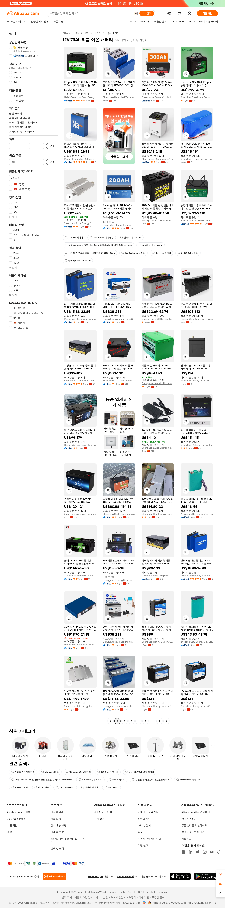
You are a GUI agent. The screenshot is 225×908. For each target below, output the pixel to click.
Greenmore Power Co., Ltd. (156, 97)
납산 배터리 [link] (113, 33)
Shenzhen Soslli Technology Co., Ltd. (119, 514)
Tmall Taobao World (95, 892)
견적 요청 (99, 818)
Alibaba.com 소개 (17, 804)
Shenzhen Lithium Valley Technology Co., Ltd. (197, 158)
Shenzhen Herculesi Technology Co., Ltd (119, 97)
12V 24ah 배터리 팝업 (103, 237)
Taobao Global (127, 892)
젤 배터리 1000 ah (132, 237)
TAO (140, 892)
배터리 (97, 33)
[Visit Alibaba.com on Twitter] (197, 852)
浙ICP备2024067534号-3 (202, 902)
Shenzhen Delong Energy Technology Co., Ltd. (197, 445)
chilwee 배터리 (52, 772)
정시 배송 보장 (58, 825)
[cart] (179, 13)
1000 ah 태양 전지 (109, 772)
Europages (163, 892)
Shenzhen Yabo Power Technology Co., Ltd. (197, 220)
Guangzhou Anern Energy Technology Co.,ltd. (119, 225)
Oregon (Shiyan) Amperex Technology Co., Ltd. (158, 575)
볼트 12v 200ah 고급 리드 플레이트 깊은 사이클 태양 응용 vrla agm (100, 245)
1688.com (76, 892)
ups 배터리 (113, 787)
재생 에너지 (82, 33)
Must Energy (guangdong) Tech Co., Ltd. (158, 158)
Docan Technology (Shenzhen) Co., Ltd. (80, 158)
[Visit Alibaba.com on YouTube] (212, 852)
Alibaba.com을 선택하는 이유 (23, 812)
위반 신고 (143, 845)
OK (52, 146)
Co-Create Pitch (16, 818)
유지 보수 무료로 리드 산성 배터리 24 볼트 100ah (91, 253)
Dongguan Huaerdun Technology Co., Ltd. (80, 319)
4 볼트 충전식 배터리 (25, 772)
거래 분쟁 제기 (146, 825)
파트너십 (186, 838)
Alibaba (66, 33)
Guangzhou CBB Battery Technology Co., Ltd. (158, 319)
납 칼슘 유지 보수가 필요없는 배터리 (152, 779)
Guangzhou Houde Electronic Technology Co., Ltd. (158, 383)
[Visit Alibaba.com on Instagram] (204, 852)
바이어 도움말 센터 (148, 812)
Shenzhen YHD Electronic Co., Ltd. (119, 380)
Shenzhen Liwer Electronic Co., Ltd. (158, 447)
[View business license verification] (144, 902)
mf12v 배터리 (118, 779)
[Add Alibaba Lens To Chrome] (54, 876)
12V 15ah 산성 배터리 (92, 779)
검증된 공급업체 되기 (193, 832)
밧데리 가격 (43, 787)
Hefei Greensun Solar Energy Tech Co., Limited (80, 97)
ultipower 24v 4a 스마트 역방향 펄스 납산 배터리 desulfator (43, 779)
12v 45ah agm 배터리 (135, 253)
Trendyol (150, 892)
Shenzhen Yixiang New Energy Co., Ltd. (80, 380)
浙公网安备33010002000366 (169, 902)
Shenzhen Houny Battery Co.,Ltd (197, 380)
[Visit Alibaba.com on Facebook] (183, 852)
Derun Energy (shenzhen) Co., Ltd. (119, 319)
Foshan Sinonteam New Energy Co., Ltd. (197, 319)
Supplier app (95, 876)
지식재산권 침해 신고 (149, 838)
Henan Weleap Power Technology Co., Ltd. (80, 445)
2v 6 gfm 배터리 (163, 253)
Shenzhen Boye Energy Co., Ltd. (80, 223)
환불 (140, 832)
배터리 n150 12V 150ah (79, 260)
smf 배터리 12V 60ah (152, 245)
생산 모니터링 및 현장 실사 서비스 (68, 840)
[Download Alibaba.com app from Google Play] (206, 876)
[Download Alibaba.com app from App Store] (180, 876)
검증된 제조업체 (103, 812)
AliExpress (62, 892)
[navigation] (33, 377)
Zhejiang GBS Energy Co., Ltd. (197, 514)
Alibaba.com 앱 (125, 876)
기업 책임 (12, 825)
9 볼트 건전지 (21, 787)
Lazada (112, 892)
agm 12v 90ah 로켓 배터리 (141, 772)
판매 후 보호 (57, 832)
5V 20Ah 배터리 (67, 787)
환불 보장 (56, 818)
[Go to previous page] (110, 721)
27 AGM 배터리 (75, 237)
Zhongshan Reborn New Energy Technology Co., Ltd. (158, 220)
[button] (136, 13)
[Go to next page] (166, 721)
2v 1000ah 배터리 (189, 253)
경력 (9, 832)
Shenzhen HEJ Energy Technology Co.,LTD (158, 514)
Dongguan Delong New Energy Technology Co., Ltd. (119, 580)
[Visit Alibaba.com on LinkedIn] (190, 852)
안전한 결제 (57, 812)
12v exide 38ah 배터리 (80, 772)
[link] (220, 874)
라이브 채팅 (144, 818)
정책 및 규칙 (57, 848)
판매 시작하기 (189, 818)
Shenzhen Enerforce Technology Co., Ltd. (197, 97)
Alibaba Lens (26, 876)
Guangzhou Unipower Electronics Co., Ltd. (80, 575)
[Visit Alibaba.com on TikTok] (219, 852)
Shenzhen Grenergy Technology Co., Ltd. (80, 514)
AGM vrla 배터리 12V (190, 779)
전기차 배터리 (91, 787)
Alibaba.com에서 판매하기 (195, 812)
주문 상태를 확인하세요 (194, 825)
